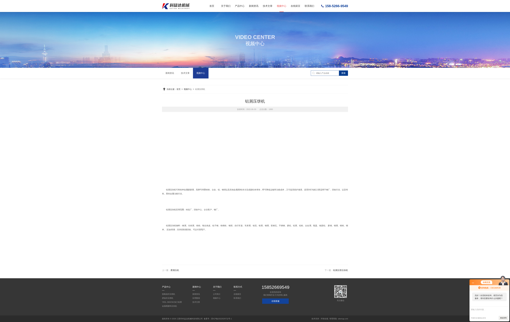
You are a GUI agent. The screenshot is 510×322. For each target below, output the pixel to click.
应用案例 (196, 298)
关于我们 (226, 6)
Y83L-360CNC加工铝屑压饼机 (172, 302)
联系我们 (309, 6)
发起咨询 (503, 318)
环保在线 (324, 319)
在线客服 (275, 301)
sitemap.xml (343, 319)
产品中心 (240, 6)
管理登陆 (333, 319)
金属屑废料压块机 (169, 306)
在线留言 (295, 6)
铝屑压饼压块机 (340, 270)
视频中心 (281, 6)
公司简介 (216, 294)
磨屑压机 (175, 270)
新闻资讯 (253, 6)
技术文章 (267, 6)
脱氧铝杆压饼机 (168, 294)
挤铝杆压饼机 (167, 298)
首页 (211, 6)
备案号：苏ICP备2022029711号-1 (218, 319)
